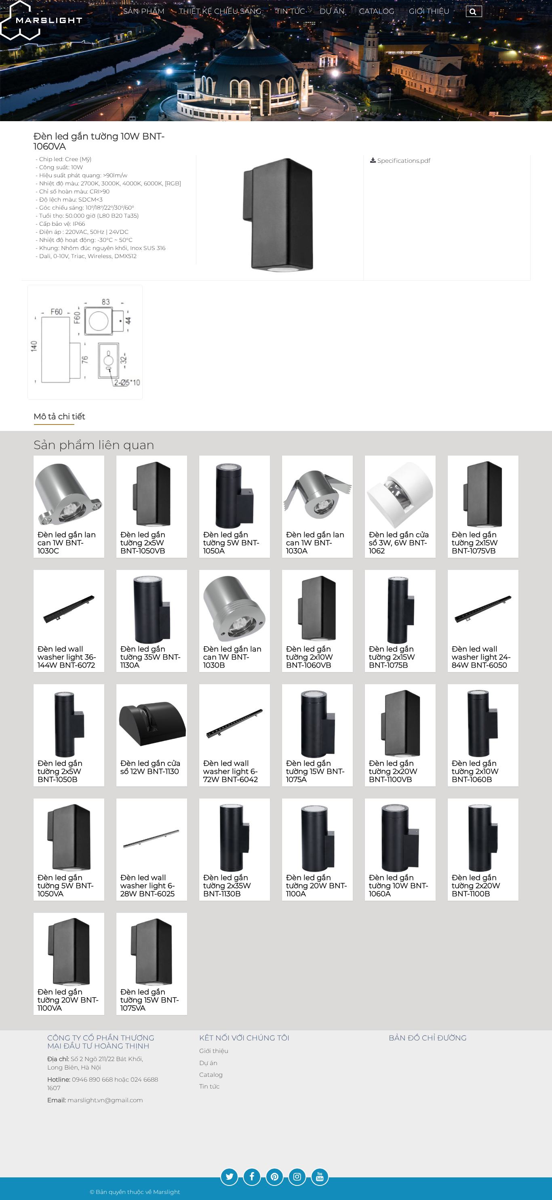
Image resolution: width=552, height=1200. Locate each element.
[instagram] (297, 1177)
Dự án (208, 1063)
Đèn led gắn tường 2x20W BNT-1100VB (393, 771)
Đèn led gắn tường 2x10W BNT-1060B (475, 771)
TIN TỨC (290, 11)
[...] (41, 20)
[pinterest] (274, 1177)
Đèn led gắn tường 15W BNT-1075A (315, 771)
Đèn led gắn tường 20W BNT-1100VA (68, 1000)
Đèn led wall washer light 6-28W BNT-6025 (147, 885)
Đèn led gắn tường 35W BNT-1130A (150, 657)
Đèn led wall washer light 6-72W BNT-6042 (230, 771)
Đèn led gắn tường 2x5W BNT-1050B (60, 771)
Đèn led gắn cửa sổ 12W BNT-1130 (150, 767)
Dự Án (332, 11)
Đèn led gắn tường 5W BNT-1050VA (66, 885)
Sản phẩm (143, 11)
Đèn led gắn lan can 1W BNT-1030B (232, 657)
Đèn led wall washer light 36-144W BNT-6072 (67, 657)
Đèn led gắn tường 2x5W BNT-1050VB (142, 542)
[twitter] (229, 1177)
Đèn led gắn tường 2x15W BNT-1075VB (475, 542)
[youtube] (320, 1177)
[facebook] (252, 1177)
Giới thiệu (429, 11)
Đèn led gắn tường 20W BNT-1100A (316, 885)
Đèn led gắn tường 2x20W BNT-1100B (476, 885)
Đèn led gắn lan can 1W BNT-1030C (67, 542)
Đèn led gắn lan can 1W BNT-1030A (315, 542)
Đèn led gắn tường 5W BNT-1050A (231, 542)
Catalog (211, 1074)
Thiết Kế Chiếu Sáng (220, 11)
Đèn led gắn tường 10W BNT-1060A (398, 885)
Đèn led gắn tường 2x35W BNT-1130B (227, 885)
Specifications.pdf (403, 160)
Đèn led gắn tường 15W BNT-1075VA (149, 1000)
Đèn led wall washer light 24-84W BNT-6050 (481, 657)
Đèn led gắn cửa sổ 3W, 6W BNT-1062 (399, 542)
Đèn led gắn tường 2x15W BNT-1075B (392, 657)
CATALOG (376, 11)
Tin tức (209, 1086)
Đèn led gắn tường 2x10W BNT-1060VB (309, 657)
